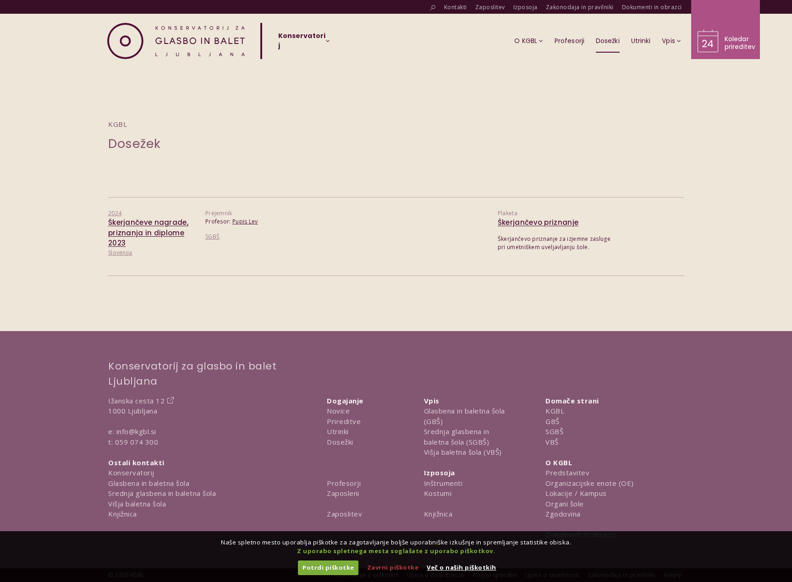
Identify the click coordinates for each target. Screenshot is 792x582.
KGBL (554, 410)
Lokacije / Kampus (576, 493)
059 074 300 (137, 441)
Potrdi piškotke (328, 567)
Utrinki (338, 431)
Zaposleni (343, 493)
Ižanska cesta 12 (136, 400)
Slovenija (120, 252)
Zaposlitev (344, 513)
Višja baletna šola (137, 503)
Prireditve (344, 421)
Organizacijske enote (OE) (589, 483)
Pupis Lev (245, 221)
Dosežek (134, 143)
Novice (338, 410)
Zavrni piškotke (393, 567)
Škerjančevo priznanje (538, 222)
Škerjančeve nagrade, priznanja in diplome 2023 (148, 233)
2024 (114, 213)
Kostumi (438, 493)
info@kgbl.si (136, 431)
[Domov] (176, 41)
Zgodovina (563, 513)
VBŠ (552, 441)
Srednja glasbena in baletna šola (162, 493)
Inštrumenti (443, 483)
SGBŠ (212, 236)
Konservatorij (131, 472)
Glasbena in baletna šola (148, 483)
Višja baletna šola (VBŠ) (463, 452)
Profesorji (344, 483)
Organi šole (564, 503)
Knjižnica (122, 513)
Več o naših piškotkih (461, 567)
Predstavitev (567, 472)
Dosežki (340, 441)
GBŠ (552, 421)
